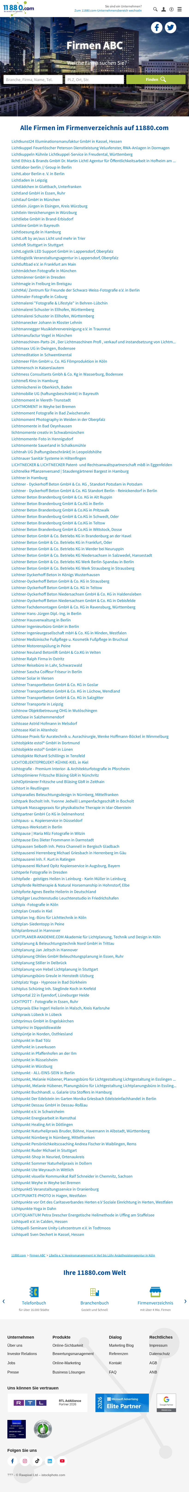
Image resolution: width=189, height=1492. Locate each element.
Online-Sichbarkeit (68, 1345)
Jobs (11, 1363)
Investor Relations (22, 1354)
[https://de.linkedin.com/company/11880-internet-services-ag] (50, 1461)
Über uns (14, 1345)
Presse (13, 1372)
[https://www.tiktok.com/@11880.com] (37, 1461)
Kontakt (115, 1363)
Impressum (158, 1345)
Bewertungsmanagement (73, 1354)
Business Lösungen (69, 1372)
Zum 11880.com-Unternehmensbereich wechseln (108, 10)
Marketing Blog (121, 1345)
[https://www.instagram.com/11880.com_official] (25, 1461)
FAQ (112, 1372)
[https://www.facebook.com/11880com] (12, 1461)
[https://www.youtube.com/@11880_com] (62, 1461)
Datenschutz (159, 1354)
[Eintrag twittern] (170, 27)
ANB (153, 1372)
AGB (153, 1363)
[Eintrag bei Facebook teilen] (156, 27)
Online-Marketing (67, 1363)
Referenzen (118, 1354)
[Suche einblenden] (157, 8)
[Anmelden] (165, 9)
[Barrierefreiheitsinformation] (173, 8)
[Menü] (181, 8)
